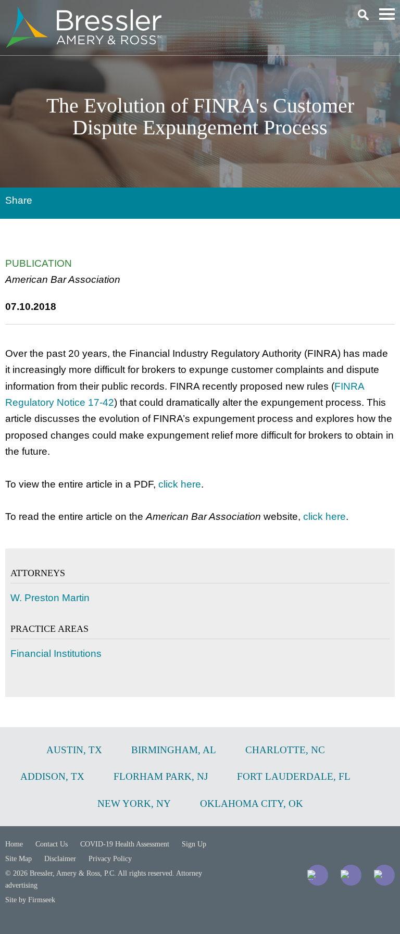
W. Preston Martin (50, 597)
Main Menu (387, 14)
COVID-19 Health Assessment (124, 844)
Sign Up (194, 844)
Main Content (162, 13)
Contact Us (51, 844)
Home (14, 844)
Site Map (18, 859)
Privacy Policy (110, 859)
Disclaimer (60, 859)
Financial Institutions (56, 653)
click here (179, 484)
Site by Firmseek (30, 900)
